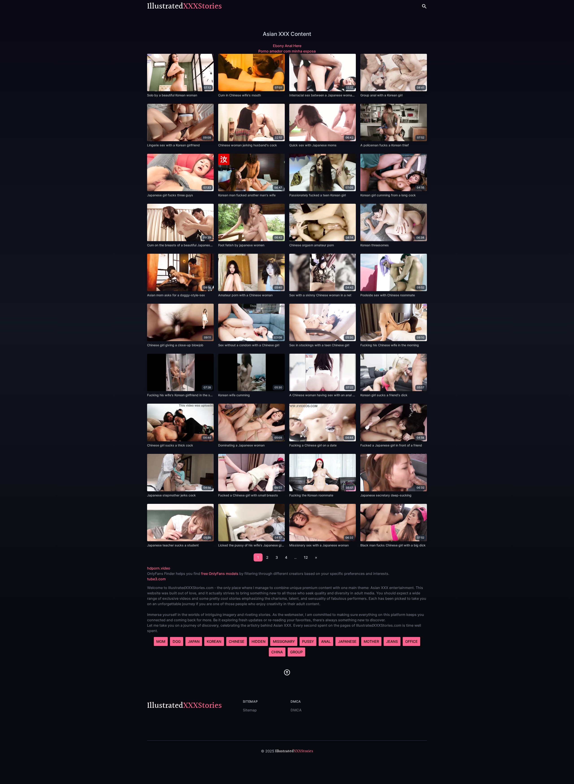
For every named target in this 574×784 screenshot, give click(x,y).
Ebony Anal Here (287, 45)
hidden (258, 641)
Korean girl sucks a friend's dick (383, 395)
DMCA (296, 710)
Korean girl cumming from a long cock (388, 195)
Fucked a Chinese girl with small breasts (248, 495)
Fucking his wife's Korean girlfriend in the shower (183, 395)
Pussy (308, 641)
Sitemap (250, 710)
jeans (392, 641)
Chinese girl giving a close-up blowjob (175, 345)
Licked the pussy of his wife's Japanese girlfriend (255, 545)
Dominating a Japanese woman (241, 445)
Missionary (284, 641)
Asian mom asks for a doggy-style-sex (176, 295)
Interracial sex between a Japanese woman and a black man (334, 95)
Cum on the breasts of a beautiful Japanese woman (185, 245)
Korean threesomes (374, 245)
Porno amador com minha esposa (287, 51)
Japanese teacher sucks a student (173, 545)
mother (371, 641)
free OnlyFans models (219, 573)
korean (214, 641)
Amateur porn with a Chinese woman (245, 295)
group (296, 652)
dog (177, 641)
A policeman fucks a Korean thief (384, 145)
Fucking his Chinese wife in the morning (389, 345)
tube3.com (156, 579)
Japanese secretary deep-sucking (385, 495)
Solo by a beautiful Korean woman (172, 95)
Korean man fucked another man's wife (247, 195)
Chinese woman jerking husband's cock (247, 145)
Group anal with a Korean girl (381, 95)
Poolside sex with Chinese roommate (387, 295)
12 (306, 557)
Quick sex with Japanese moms (313, 145)
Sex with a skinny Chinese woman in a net (320, 295)
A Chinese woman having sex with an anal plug (324, 395)
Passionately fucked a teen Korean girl (317, 195)
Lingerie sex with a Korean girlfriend (173, 145)
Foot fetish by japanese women (241, 245)
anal (326, 641)
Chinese (236, 641)
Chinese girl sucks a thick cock (170, 445)
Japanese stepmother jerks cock (171, 495)
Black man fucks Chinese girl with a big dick (393, 545)
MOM (160, 641)
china (277, 652)
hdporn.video (158, 568)
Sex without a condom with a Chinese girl (248, 345)
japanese (347, 641)
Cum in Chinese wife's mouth (239, 95)
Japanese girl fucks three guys (170, 195)
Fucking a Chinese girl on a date (313, 445)
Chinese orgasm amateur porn (311, 245)
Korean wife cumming (234, 395)
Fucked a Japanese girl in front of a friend (391, 445)
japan (194, 641)
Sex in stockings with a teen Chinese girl (319, 345)
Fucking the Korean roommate (311, 495)
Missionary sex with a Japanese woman (319, 545)
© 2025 (267, 751)
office (411, 641)
